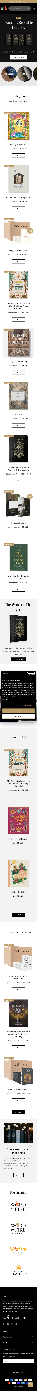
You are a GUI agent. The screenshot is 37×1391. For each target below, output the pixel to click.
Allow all (18, 711)
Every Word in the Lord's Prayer (18, 577)
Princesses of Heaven (18, 839)
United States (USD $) (17, 1372)
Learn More (18, 659)
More (18, 1175)
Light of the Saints (18, 892)
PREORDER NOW (18, 57)
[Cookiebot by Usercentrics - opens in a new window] (26, 673)
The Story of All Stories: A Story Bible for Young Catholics (18, 306)
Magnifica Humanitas (18, 250)
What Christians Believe (18, 1089)
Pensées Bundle (18, 523)
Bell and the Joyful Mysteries (18, 197)
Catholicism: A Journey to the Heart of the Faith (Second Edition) (18, 1034)
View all (18, 915)
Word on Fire (20, 1386)
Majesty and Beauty (18, 361)
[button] (2, 8)
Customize (17, 716)
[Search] (29, 8)
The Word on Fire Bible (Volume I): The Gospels (18, 468)
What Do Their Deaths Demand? (18, 977)
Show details (26, 705)
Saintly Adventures (18, 144)
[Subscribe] (32, 1361)
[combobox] (19, 8)
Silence (18, 414)
